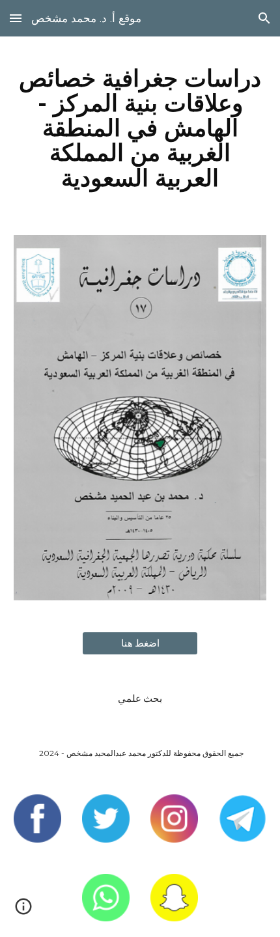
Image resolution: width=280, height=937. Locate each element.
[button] (15, 18)
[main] (140, 128)
